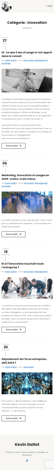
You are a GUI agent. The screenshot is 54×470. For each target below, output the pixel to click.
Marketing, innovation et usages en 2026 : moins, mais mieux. (25, 177)
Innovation (29, 60)
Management (41, 60)
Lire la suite (12, 145)
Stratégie (6, 63)
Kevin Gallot (11, 60)
